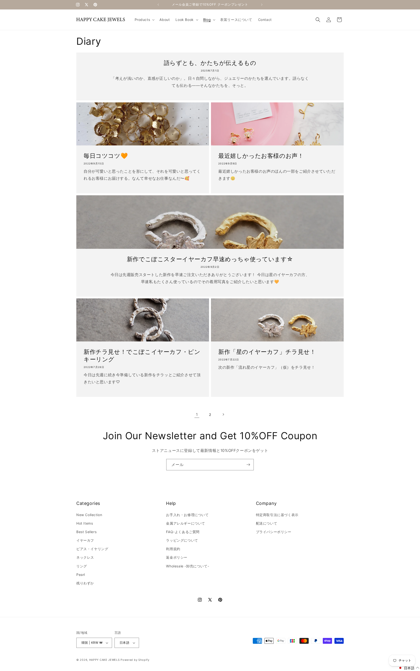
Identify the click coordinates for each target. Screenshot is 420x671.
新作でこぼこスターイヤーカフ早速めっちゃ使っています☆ (210, 259)
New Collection (89, 515)
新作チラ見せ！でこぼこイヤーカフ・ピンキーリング (142, 355)
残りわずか (85, 583)
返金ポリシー (176, 557)
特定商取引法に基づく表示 (277, 515)
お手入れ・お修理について (187, 515)
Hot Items (84, 523)
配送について (266, 523)
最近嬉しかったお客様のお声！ (261, 155)
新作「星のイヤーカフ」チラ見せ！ (267, 351)
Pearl (80, 575)
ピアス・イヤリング (92, 549)
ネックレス (85, 557)
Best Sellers (86, 532)
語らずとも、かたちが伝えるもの (210, 62)
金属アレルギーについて (185, 523)
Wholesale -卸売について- (187, 566)
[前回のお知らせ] (158, 4)
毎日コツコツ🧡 (106, 155)
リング (81, 566)
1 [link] (197, 414)
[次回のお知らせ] (261, 4)
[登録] (248, 464)
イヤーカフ (85, 540)
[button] (144, 20)
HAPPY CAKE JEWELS (104, 660)
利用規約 (173, 549)
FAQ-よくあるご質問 (183, 532)
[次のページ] (223, 414)
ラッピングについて (182, 540)
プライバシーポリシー (273, 532)
